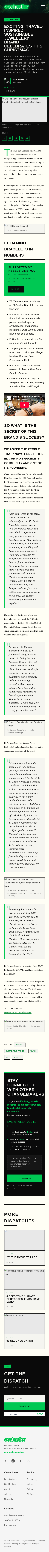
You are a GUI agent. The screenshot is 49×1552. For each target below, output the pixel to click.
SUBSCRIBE (24, 1406)
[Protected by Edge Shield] (39, 1414)
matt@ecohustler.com (14, 1515)
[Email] (21, 138)
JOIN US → (16, 289)
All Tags (30, 1493)
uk (7, 1057)
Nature (30, 1484)
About (7, 1489)
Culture (30, 1489)
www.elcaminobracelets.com (17, 1012)
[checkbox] (24, 1414)
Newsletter (9, 1499)
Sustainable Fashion (15, 1051)
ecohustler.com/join (14, 1451)
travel (33, 1051)
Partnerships (10, 1525)
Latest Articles (10, 1479)
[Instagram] (13, 1461)
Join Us (7, 1493)
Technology (32, 1479)
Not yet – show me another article (20, 1186)
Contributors (10, 1484)
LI (16, 138)
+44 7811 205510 (12, 1520)
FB (10, 138)
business (18, 1057)
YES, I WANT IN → (24, 1178)
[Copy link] (27, 138)
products (20, 1045)
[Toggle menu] (43, 7)
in (28, 1461)
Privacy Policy (18, 1543)
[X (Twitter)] (5, 1461)
